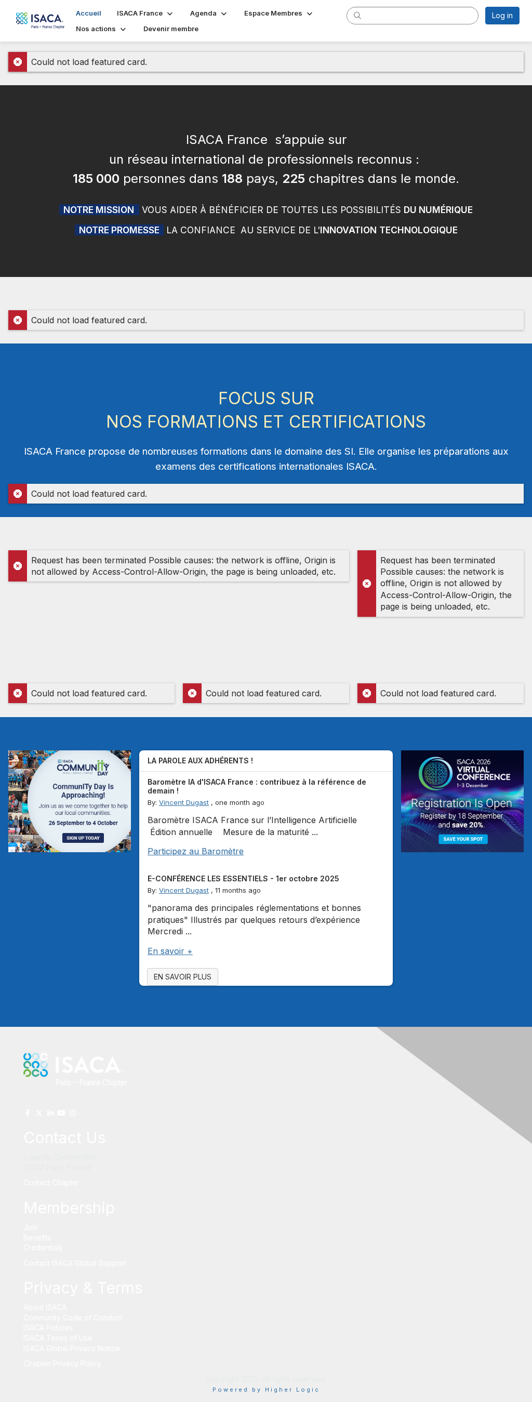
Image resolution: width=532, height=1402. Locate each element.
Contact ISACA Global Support (75, 1263)
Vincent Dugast (184, 802)
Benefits (37, 1237)
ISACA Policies (48, 1327)
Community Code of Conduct (73, 1317)
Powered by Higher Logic (266, 1389)
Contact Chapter (51, 1182)
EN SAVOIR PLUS (182, 976)
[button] (145, 13)
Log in (502, 15)
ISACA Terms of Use (57, 1337)
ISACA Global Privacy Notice (71, 1348)
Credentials (42, 1247)
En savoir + (170, 951)
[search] (357, 15)
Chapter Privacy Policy (62, 1363)
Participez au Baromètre (196, 851)
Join (30, 1227)
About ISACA (44, 1307)
